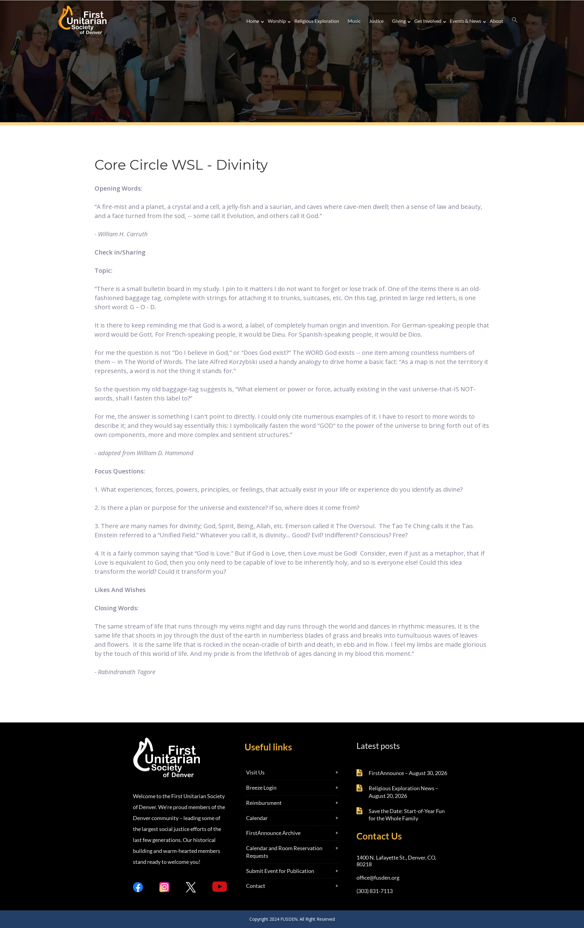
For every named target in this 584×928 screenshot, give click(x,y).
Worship (277, 21)
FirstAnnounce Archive (273, 832)
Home (252, 21)
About (496, 21)
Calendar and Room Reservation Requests (284, 852)
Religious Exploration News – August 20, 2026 (403, 792)
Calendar (257, 818)
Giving (399, 21)
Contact (255, 885)
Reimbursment (264, 802)
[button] (515, 20)
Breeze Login (261, 787)
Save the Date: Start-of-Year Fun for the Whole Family (407, 815)
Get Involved (427, 21)
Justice (376, 21)
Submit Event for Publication (280, 870)
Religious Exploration (316, 21)
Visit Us (255, 772)
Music (354, 21)
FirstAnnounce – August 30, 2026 (408, 773)
